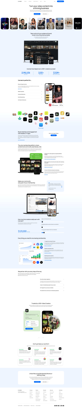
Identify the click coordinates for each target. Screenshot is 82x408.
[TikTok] (61, 405)
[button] (43, 338)
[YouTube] (60, 405)
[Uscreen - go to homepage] (20, 1)
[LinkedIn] (63, 405)
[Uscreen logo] (20, 390)
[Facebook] (56, 405)
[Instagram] (58, 405)
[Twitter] (55, 405)
